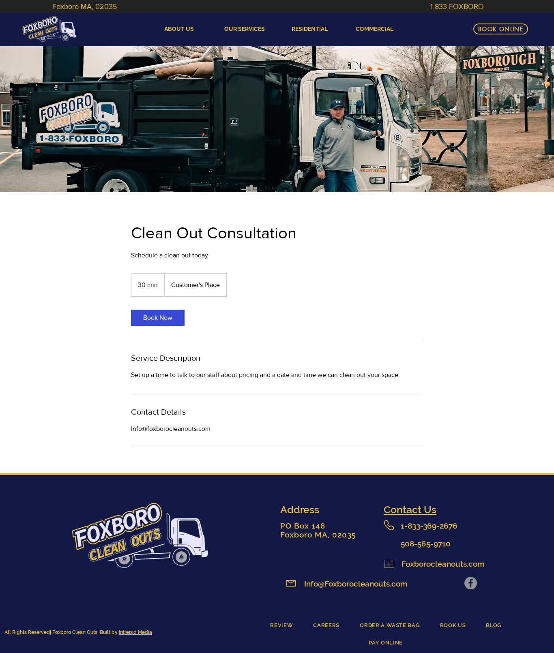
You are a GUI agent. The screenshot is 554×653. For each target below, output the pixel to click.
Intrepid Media (135, 632)
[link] (158, 318)
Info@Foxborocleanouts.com (356, 583)
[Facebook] (470, 583)
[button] (309, 29)
